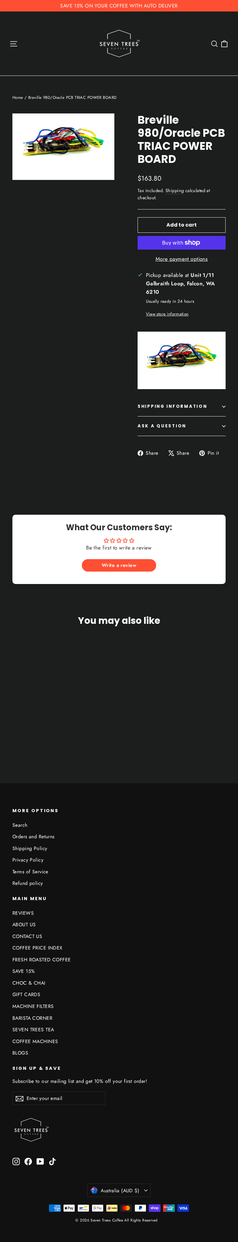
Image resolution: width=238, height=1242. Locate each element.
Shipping (174, 190)
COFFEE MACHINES (35, 1041)
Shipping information (172, 406)
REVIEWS (23, 913)
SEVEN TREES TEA (33, 1029)
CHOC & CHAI (29, 983)
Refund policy (27, 883)
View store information (167, 314)
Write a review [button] (119, 565)
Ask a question (162, 426)
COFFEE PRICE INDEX (37, 947)
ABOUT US (24, 924)
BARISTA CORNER (32, 1018)
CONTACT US (27, 936)
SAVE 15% (23, 971)
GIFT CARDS (26, 994)
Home (17, 97)
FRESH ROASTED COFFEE (41, 959)
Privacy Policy (27, 859)
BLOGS (20, 1052)
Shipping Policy (29, 848)
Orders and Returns (33, 836)
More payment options (182, 259)
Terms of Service (30, 871)
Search (20, 825)
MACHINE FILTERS (33, 1006)
